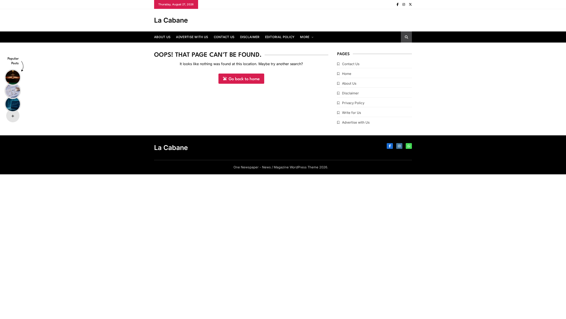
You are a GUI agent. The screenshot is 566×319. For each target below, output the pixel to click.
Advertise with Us (192, 37)
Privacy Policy (353, 103)
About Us (162, 37)
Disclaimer (250, 37)
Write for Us (351, 113)
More (304, 37)
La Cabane (171, 20)
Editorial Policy (280, 37)
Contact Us (224, 37)
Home (346, 74)
